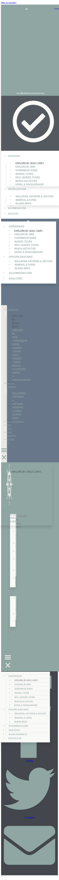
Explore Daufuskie (17, 189)
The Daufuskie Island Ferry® (30, 93)
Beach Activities (19, 367)
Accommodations (17, 208)
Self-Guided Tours (17, 358)
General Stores (18, 409)
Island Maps (23, 203)
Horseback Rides (19, 342)
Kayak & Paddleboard (30, 184)
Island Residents (18, 734)
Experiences (14, 156)
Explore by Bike (17, 333)
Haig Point (13, 214)
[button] (4, 454)
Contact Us (13, 521)
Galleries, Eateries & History (19, 398)
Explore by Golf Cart (17, 321)
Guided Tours (17, 350)
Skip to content (8, 3)
